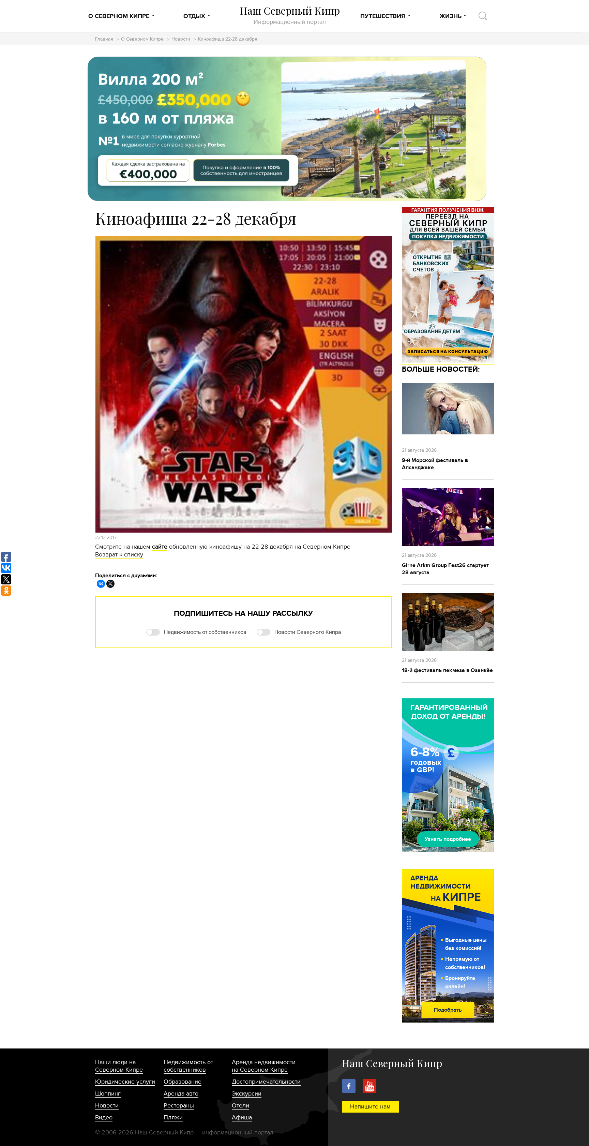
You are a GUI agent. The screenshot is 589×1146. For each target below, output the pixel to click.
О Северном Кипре (118, 16)
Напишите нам (370, 1106)
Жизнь (450, 16)
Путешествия (382, 16)
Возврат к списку (119, 554)
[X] (110, 584)
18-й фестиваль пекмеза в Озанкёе (447, 670)
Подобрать (448, 1010)
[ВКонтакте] (101, 584)
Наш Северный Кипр (290, 15)
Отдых (194, 16)
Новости (180, 39)
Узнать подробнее (448, 839)
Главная (104, 39)
